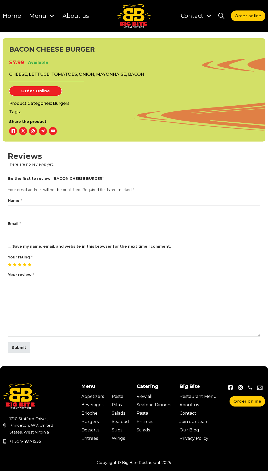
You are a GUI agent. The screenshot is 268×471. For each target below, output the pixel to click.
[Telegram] (43, 131)
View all (145, 396)
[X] (23, 131)
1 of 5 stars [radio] (10, 265)
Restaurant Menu (198, 396)
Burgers (61, 103)
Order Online (35, 90)
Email (14, 223)
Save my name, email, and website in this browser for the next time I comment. (91, 246)
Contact (188, 413)
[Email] (53, 131)
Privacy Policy (194, 438)
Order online (248, 15)
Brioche (89, 413)
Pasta (117, 396)
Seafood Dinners (154, 404)
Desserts (90, 429)
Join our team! (194, 421)
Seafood (120, 421)
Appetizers (92, 396)
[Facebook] (13, 131)
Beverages (92, 404)
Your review (21, 274)
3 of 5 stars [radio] (20, 265)
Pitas (117, 404)
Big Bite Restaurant (141, 462)
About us (76, 15)
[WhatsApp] (33, 131)
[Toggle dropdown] (209, 16)
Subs (117, 429)
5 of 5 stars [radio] (30, 265)
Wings (118, 438)
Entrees (89, 438)
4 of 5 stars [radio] (25, 265)
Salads (118, 413)
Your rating (20, 257)
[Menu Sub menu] (52, 16)
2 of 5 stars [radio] (15, 265)
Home (12, 15)
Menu (37, 15)
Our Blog (189, 429)
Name (15, 200)
